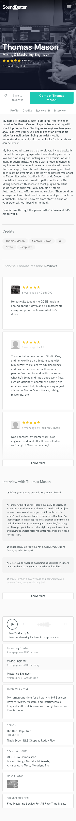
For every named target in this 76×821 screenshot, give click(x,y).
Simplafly (26, 247)
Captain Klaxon (41, 241)
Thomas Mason (15, 241)
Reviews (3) (43, 110)
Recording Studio (17, 648)
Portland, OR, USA (13, 66)
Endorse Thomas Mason (21, 266)
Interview (60, 110)
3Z (61, 241)
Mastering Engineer (19, 673)
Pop (21, 731)
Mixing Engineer (16, 661)
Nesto (9, 247)
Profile (14, 110)
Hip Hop (12, 731)
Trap (28, 731)
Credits (27, 110)
